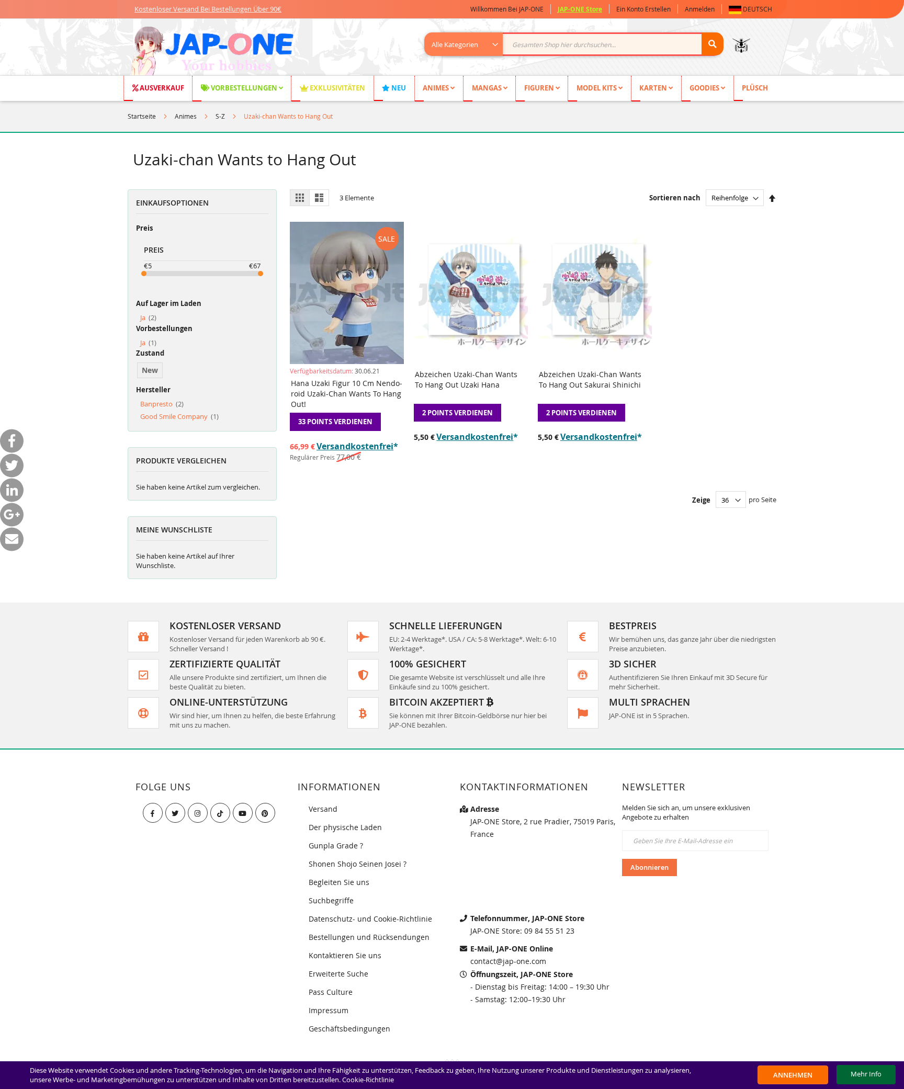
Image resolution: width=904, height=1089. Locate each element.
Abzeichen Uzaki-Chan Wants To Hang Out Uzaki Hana (466, 379)
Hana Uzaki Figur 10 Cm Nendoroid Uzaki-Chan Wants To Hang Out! (346, 393)
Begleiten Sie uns (339, 882)
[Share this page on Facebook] (12, 440)
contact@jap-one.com (508, 961)
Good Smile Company (179, 416)
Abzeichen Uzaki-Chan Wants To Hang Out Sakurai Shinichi (590, 379)
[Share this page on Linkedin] (12, 490)
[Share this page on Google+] (12, 514)
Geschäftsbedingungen (349, 1029)
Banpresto (162, 404)
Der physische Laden (345, 827)
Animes (186, 116)
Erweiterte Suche (338, 974)
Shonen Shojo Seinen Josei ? (357, 864)
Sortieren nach (674, 197)
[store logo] (212, 52)
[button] (752, 9)
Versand (323, 809)
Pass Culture (331, 992)
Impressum (328, 1010)
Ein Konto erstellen (643, 9)
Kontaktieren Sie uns (345, 955)
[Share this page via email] (12, 539)
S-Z (220, 116)
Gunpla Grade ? (336, 845)
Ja (148, 317)
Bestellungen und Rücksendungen (369, 937)
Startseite (142, 116)
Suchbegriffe (331, 900)
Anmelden (700, 9)
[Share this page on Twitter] (12, 465)
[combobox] (579, 44)
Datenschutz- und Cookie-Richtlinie (370, 919)
